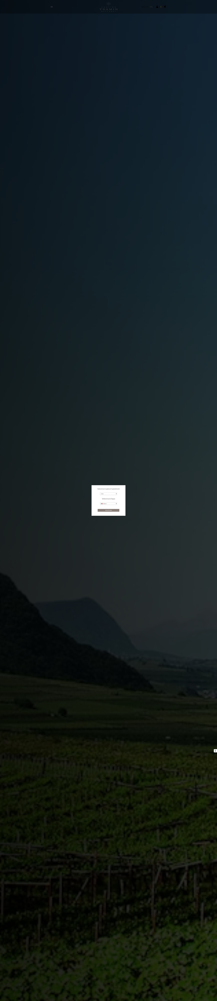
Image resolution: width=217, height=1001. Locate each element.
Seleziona (108, 510)
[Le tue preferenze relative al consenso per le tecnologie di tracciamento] (215, 750)
